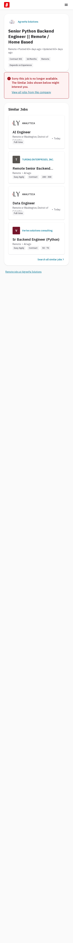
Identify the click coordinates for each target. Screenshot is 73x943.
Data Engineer (24, 203)
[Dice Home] (7, 5)
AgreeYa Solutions (28, 21)
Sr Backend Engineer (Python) (36, 239)
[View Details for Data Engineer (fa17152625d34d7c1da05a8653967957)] (36, 202)
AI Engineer (22, 132)
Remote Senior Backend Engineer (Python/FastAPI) (34, 168)
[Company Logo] (16, 159)
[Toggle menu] (66, 5)
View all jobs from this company (31, 92)
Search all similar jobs (50, 259)
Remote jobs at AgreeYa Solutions (23, 271)
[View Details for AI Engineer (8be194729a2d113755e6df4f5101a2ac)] (36, 131)
